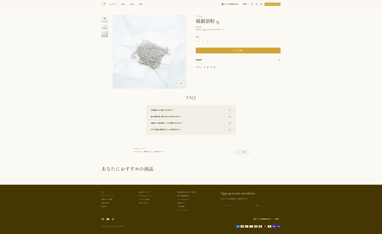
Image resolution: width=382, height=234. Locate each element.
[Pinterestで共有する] (211, 67)
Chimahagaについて (145, 196)
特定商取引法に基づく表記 (186, 192)
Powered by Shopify (118, 226)
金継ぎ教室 (105, 203)
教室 (131, 4)
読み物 (103, 207)
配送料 (205, 30)
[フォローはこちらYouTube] (108, 219)
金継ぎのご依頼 (106, 199)
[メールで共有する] (214, 67)
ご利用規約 (181, 207)
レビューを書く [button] (242, 152)
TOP (102, 192)
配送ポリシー (181, 203)
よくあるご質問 (144, 199)
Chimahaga (199, 16)
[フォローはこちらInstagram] (102, 219)
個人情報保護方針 (183, 196)
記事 (140, 4)
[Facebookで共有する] (204, 67)
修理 (122, 4)
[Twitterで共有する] (208, 67)
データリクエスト (183, 210)
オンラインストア (107, 196)
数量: (197, 37)
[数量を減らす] (199, 41)
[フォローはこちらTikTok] (113, 219)
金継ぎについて (144, 192)
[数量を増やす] (208, 41)
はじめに (112, 4)
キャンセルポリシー (184, 199)
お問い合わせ (143, 203)
